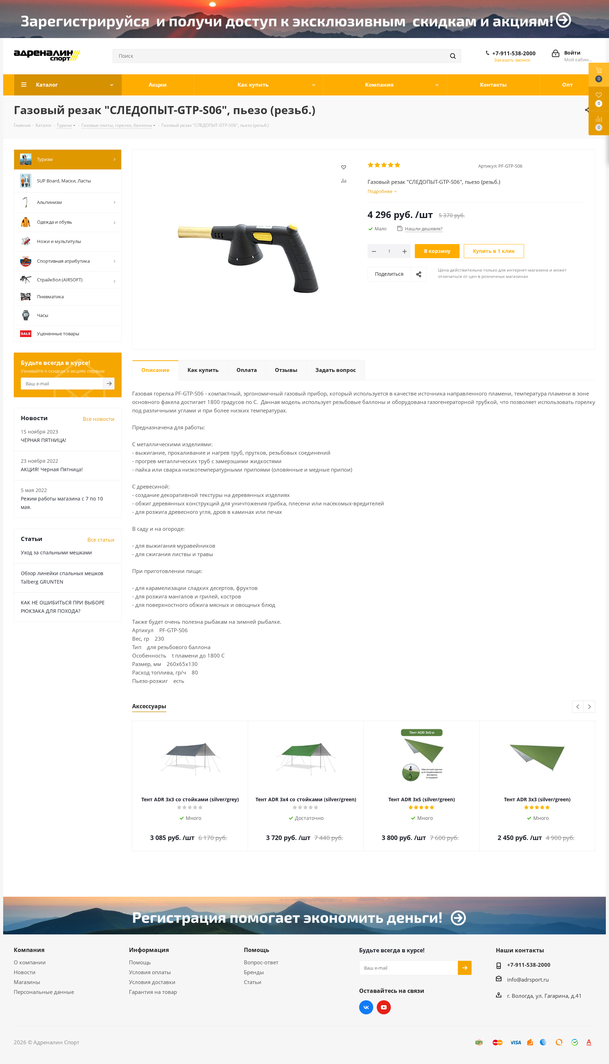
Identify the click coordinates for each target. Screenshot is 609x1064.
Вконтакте (366, 1007)
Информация (149, 950)
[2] (377, 165)
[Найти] (452, 56)
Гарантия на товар (153, 991)
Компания (29, 950)
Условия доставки (152, 981)
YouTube (384, 1007)
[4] (391, 165)
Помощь (140, 962)
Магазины (27, 981)
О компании (30, 962)
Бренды (254, 972)
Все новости (99, 418)
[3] (384, 165)
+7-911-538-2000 (514, 53)
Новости (25, 972)
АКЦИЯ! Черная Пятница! (52, 469)
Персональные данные (44, 991)
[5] (397, 165)
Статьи (253, 981)
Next (589, 707)
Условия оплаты (150, 972)
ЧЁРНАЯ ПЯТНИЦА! (43, 440)
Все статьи (101, 539)
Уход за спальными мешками (56, 552)
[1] (371, 165)
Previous (578, 707)
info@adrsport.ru (528, 979)
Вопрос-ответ (261, 962)
